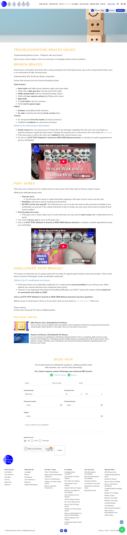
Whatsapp (45, 441)
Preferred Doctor (70, 401)
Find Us (102, 4)
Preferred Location (30, 401)
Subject (26, 412)
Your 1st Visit (84, 4)
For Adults (75, 4)
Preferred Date (29, 390)
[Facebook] (61, 530)
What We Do (53, 4)
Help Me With (94, 4)
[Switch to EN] (121, 4)
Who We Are (43, 4)
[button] (117, 4)
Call (28, 441)
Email (36, 441)
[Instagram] (65, 530)
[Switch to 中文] (124, 4)
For (64, 4)
